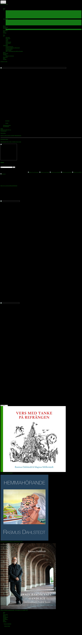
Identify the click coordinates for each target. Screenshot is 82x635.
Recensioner (5, 27)
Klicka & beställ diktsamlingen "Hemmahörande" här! (11, 541)
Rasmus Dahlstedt (4, 4)
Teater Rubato (8, 23)
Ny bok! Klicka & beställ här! (7, 473)
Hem (4, 8)
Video (7, 14)
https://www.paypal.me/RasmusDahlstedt (9, 185)
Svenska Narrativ (9, 22)
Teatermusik (8, 16)
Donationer (5, 30)
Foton (7, 17)
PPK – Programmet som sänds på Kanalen (14, 24)
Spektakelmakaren (9, 20)
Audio (7, 13)
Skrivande (8, 10)
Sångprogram (8, 15)
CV (4, 9)
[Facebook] (4, 629)
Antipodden (5, 18)
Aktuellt (4, 28)
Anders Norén (7, 626)
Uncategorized (3, 131)
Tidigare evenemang (10, 29)
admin (2, 128)
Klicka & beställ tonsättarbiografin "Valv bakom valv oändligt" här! (14, 610)
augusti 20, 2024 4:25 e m (6, 129)
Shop (4, 31)
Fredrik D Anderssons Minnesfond (13, 21)
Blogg (4, 25)
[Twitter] (4, 631)
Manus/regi (8, 12)
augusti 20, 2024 (4, 61)
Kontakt (4, 32)
